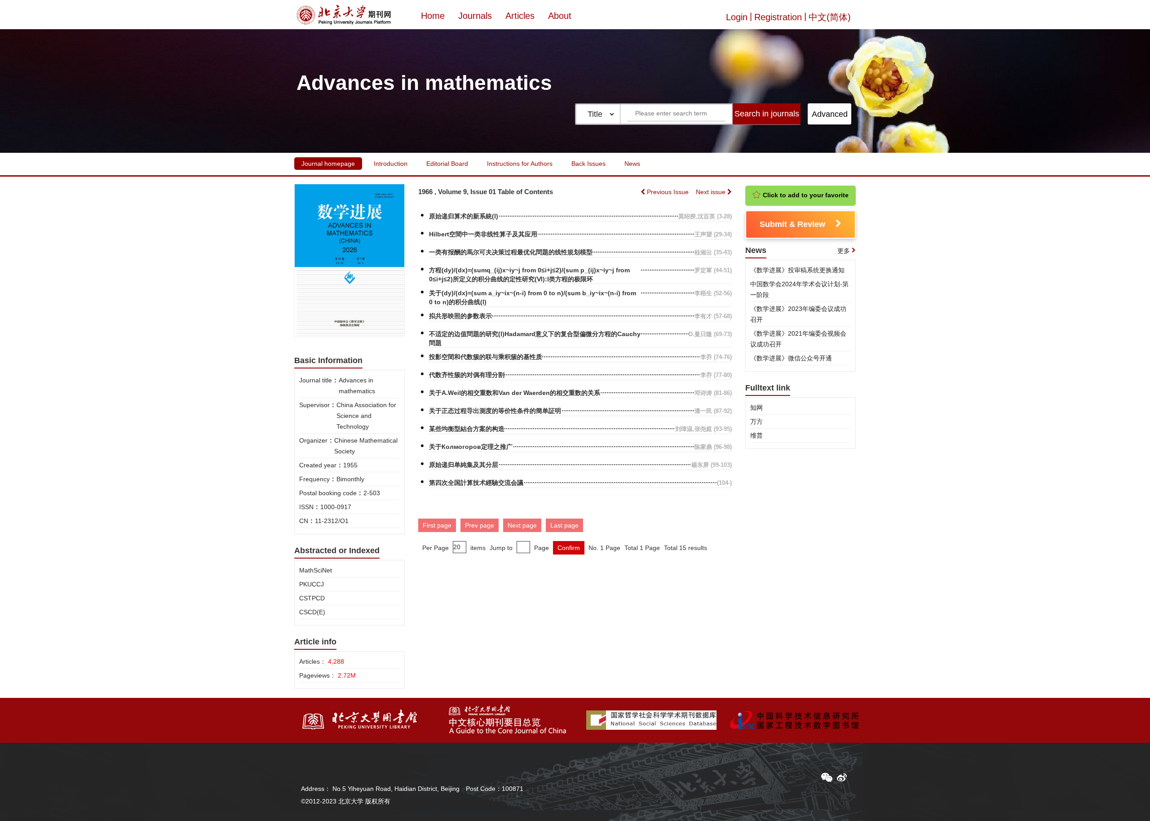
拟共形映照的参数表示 (460, 316)
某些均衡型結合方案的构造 (466, 428)
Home (433, 16)
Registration (778, 17)
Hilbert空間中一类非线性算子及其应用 (483, 234)
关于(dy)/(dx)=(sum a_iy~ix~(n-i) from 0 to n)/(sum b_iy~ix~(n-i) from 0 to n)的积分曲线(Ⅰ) (532, 297)
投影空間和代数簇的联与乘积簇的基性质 (485, 356)
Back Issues (588, 163)
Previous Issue (667, 191)
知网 (756, 407)
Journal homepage (328, 163)
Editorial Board (447, 163)
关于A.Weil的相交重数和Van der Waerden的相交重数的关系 (514, 392)
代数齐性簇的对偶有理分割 (466, 374)
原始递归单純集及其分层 (463, 464)
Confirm (568, 547)
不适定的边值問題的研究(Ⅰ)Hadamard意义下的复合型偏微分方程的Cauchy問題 (535, 338)
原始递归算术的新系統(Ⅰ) (463, 216)
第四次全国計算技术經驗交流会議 (476, 482)
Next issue (711, 191)
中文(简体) (830, 17)
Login (737, 17)
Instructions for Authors (520, 163)
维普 (756, 435)
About (559, 16)
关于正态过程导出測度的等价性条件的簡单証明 (495, 410)
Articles (520, 16)
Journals (475, 16)
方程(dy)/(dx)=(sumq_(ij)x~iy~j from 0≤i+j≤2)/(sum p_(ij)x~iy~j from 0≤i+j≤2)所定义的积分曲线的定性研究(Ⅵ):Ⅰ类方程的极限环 (529, 274)
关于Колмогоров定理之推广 (471, 446)
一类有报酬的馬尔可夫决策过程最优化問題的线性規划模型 (511, 252)
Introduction (390, 163)
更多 (843, 250)
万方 (756, 421)
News (632, 163)
